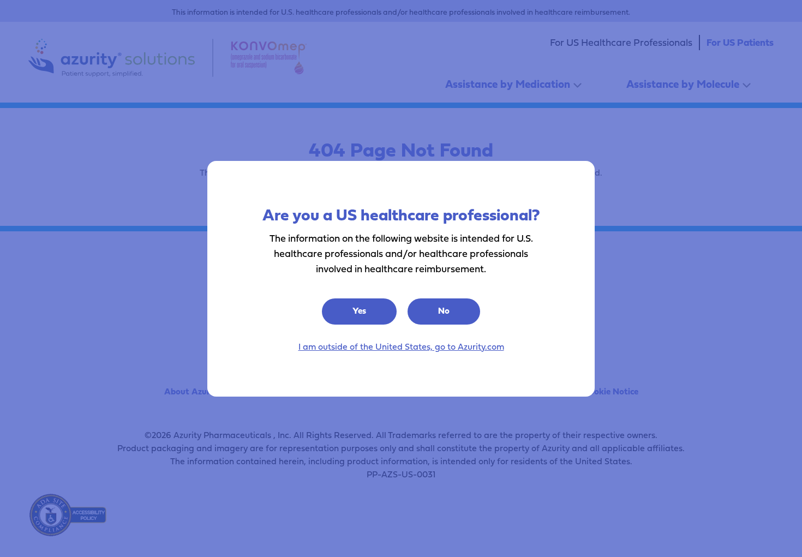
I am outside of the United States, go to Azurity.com (401, 346)
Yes (359, 310)
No (444, 310)
